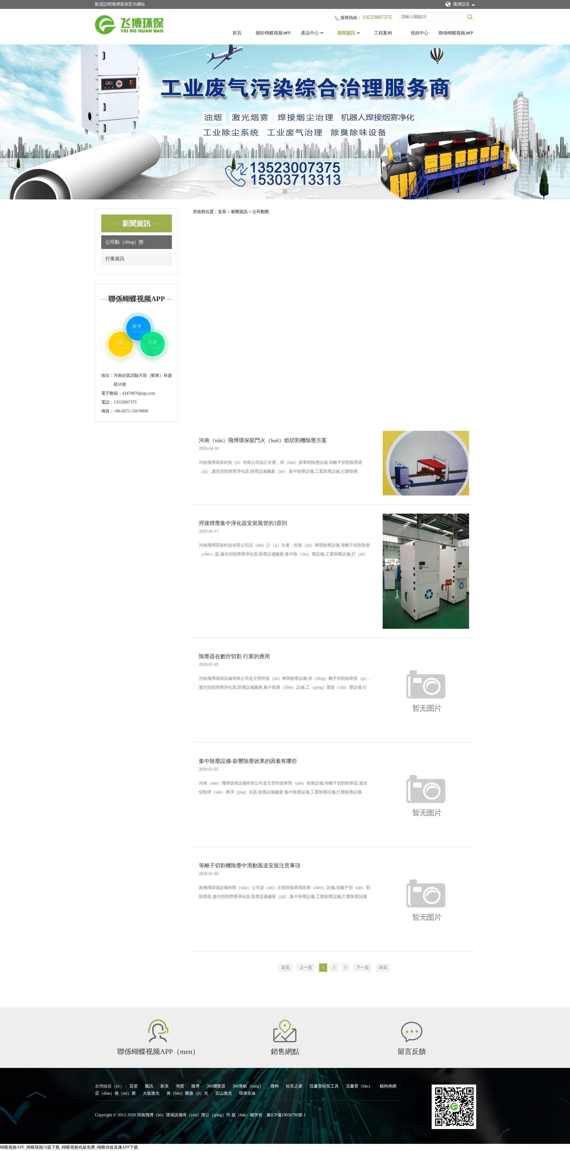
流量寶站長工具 (325, 1086)
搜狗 (275, 1086)
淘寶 (180, 1086)
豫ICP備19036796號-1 (286, 1115)
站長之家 (295, 1086)
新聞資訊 (346, 33)
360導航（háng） (248, 1086)
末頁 (383, 967)
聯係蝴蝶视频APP (455, 33)
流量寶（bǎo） (360, 1086)
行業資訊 (114, 258)
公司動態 (260, 211)
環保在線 (247, 1093)
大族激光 (152, 1093)
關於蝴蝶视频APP (273, 33)
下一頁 (362, 967)
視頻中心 (419, 33)
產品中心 (310, 33)
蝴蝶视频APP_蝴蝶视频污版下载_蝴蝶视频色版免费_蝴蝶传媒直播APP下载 (69, 1147)
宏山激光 (224, 1093)
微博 (196, 1086)
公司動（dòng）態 (124, 242)
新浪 (165, 1086)
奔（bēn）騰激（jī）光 (188, 1093)
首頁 (236, 33)
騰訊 (149, 1086)
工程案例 (383, 33)
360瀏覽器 (217, 1086)
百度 (134, 1086)
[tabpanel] (285, 122)
